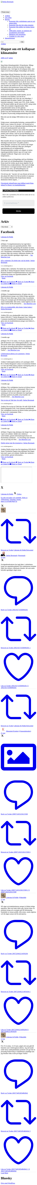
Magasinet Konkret (12, 731)
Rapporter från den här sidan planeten (21, 25)
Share (3, 278)
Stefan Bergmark (13, 7)
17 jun (3, 899)
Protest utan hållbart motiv (15, 183)
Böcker (7, 19)
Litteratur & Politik (7, 237)
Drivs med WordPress (8, 1183)
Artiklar (7, 16)
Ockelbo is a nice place (16, 36)
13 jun (3, 1039)
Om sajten (8, 17)
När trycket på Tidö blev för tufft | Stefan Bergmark (17, 400)
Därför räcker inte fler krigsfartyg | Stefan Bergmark (17, 443)
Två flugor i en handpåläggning (17, 184)
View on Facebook (7, 276)
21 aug (3, 733)
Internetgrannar (10, 38)
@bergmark (21, 555)
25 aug (3, 557)
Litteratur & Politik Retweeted (23, 550)
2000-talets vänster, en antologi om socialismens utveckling (20, 31)
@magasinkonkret (25, 731)
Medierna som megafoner (17, 34)
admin (11, 58)
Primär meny (5, 12)
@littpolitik (22, 897)
